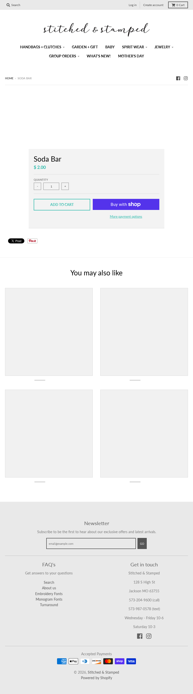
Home (9, 78)
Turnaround (49, 605)
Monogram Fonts (49, 599)
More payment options (126, 216)
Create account (153, 5)
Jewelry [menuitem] (162, 47)
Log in (133, 5)
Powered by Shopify (96, 678)
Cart (180, 5)
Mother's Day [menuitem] (131, 56)
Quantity (41, 179)
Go (142, 543)
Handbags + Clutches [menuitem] (40, 47)
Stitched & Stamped (103, 672)
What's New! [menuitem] (99, 56)
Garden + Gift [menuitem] (85, 47)
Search (49, 582)
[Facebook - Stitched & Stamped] (178, 78)
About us (49, 588)
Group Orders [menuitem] (62, 56)
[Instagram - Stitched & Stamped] (185, 78)
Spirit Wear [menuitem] (133, 47)
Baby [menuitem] (110, 47)
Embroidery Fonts (49, 594)
